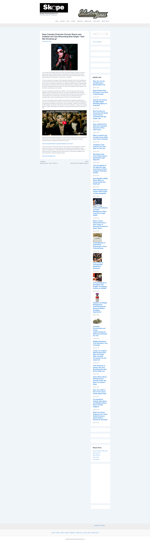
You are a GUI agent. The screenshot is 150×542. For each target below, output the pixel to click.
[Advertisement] (101, 482)
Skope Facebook (96, 452)
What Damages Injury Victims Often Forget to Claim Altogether (100, 191)
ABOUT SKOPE (87, 532)
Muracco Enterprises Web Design (100, 450)
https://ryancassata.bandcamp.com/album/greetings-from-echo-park (57, 143)
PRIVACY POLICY (95, 532)
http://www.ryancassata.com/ (48, 155)
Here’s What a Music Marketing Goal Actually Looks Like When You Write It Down (100, 380)
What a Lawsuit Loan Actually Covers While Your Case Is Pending (100, 137)
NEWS (62, 532)
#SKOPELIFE (72, 532)
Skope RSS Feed (96, 454)
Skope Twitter (96, 456)
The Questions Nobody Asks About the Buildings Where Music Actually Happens (100, 402)
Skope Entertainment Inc (49, 13)
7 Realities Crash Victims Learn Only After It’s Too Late (99, 146)
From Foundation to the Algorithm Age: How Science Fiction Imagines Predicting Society (100, 168)
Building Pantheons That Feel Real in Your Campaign (100, 343)
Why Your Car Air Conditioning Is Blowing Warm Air (99, 82)
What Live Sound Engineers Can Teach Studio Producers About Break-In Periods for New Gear (100, 415)
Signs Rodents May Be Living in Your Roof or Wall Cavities (100, 92)
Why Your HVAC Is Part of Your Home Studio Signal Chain (99, 391)
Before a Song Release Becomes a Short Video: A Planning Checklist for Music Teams (100, 224)
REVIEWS (67, 532)
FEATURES (57, 532)
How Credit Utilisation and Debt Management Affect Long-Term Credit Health (100, 211)
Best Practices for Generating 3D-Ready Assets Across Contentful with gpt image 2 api (100, 114)
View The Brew (96, 459)
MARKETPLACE (79, 532)
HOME (53, 532)
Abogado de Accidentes (99, 525)
